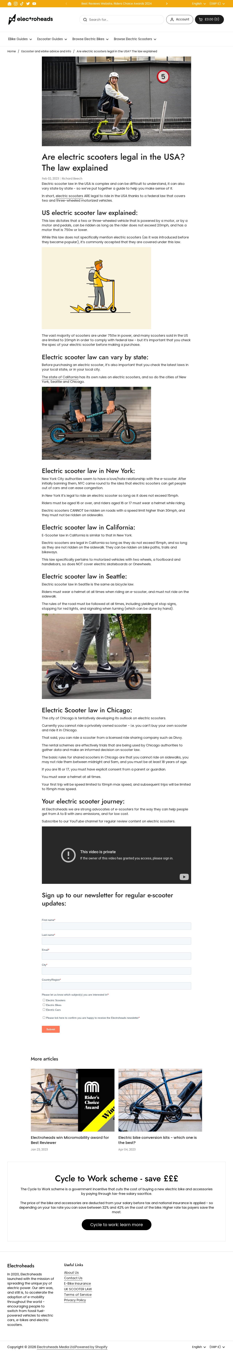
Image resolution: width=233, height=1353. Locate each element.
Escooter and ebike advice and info (46, 51)
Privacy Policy (75, 1300)
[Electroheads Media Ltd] (32, 19)
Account (182, 19)
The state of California (60, 377)
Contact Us (73, 1278)
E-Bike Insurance (77, 1283)
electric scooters (69, 196)
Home (11, 51)
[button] (209, 19)
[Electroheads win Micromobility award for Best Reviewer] (73, 1100)
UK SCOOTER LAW (78, 1289)
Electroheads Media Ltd (56, 1347)
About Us (71, 1272)
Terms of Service (78, 1294)
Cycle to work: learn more (116, 1225)
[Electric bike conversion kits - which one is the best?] (160, 1100)
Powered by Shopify (91, 1347)
